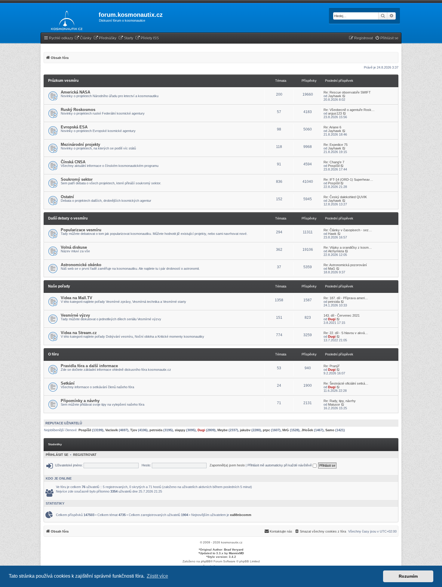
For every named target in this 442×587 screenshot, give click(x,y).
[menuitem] (83, 38)
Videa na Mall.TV (76, 298)
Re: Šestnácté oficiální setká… (346, 383)
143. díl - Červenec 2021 (342, 315)
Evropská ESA (74, 127)
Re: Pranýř (331, 366)
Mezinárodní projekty (80, 144)
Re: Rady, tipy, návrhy (340, 401)
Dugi (332, 319)
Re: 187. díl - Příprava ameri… (346, 298)
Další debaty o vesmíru (67, 218)
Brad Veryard (233, 549)
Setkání (68, 383)
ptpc (266, 430)
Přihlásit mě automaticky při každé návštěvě (280, 465)
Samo (329, 430)
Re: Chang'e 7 (334, 162)
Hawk (332, 233)
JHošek (307, 430)
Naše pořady (59, 286)
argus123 (335, 113)
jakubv (245, 430)
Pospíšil (333, 165)
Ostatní (67, 197)
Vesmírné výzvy (75, 315)
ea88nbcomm (240, 515)
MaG (331, 268)
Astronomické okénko (81, 265)
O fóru (53, 354)
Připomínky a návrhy (80, 400)
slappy (180, 430)
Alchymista (336, 251)
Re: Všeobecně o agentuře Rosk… (349, 110)
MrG (285, 430)
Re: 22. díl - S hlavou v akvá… (346, 333)
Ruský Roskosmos (78, 109)
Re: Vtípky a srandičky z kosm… (348, 247)
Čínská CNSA (73, 162)
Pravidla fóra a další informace (89, 366)
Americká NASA (75, 92)
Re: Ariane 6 (332, 127)
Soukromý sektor (77, 179)
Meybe (222, 430)
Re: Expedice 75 (336, 144)
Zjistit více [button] (157, 576)
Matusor (334, 404)
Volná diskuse (74, 247)
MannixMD (236, 553)
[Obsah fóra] (65, 19)
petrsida (334, 301)
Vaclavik (111, 430)
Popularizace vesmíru (81, 230)
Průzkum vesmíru (63, 80)
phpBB (205, 561)
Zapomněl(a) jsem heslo (227, 465)
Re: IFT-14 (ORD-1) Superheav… (348, 179)
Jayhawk (334, 96)
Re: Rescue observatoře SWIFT (347, 92)
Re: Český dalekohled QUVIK (345, 197)
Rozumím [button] (408, 576)
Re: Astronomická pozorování (345, 265)
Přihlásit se (57, 454)
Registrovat (85, 454)
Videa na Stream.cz (79, 332)
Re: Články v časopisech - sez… (348, 230)
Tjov (133, 430)
